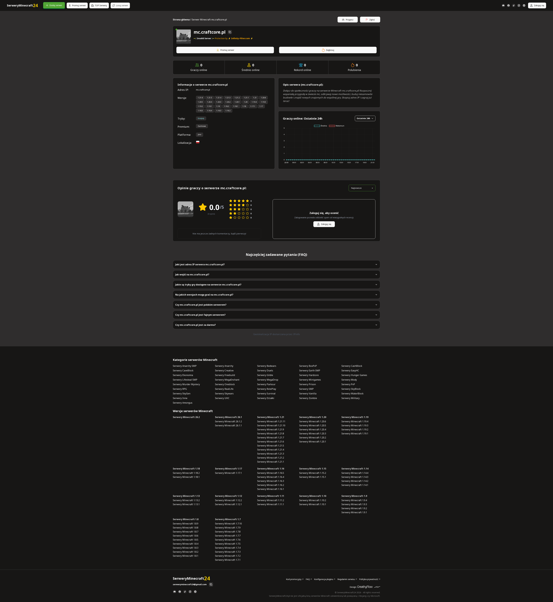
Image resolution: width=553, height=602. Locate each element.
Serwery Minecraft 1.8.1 (185, 555)
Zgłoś (372, 19)
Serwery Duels (265, 370)
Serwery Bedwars (266, 365)
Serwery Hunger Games (354, 375)
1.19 (218, 106)
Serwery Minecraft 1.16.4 (270, 477)
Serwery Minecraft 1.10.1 (312, 504)
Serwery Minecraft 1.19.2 (354, 429)
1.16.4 (209, 110)
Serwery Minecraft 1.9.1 (354, 512)
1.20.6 (263, 97)
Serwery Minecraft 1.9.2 (354, 508)
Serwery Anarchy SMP (185, 365)
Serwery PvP (348, 384)
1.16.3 (218, 110)
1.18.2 (226, 106)
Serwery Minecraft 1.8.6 (185, 535)
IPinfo (296, 334)
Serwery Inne (180, 398)
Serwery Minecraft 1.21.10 (271, 425)
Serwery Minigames (310, 379)
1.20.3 (218, 102)
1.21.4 (218, 97)
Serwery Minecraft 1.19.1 (354, 433)
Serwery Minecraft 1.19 (354, 417)
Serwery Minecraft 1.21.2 (270, 457)
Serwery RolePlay (266, 388)
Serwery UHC (222, 398)
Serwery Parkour (266, 384)
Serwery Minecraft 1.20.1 (312, 441)
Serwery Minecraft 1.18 (186, 468)
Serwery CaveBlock (183, 370)
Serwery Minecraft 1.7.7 (227, 535)
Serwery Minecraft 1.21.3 (270, 453)
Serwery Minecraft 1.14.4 (354, 473)
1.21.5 (209, 97)
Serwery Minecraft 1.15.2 (312, 473)
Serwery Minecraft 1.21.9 (270, 429)
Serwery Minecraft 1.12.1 (228, 504)
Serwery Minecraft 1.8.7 (185, 531)
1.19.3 (263, 102)
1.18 (244, 106)
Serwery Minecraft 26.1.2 (228, 421)
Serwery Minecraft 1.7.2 (227, 555)
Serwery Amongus (182, 402)
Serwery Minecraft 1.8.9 (185, 523)
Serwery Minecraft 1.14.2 (354, 481)
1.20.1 (237, 102)
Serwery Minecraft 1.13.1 (186, 504)
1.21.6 (200, 97)
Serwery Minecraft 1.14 (354, 468)
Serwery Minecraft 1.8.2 (185, 551)
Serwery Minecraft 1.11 (270, 496)
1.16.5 (200, 110)
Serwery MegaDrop (267, 379)
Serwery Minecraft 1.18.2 (186, 473)
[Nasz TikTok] (513, 5)
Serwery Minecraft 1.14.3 (354, 477)
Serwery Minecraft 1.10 (312, 496)
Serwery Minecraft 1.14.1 (354, 485)
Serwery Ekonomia (183, 375)
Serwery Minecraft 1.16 (270, 468)
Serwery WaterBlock (352, 393)
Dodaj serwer (55, 5)
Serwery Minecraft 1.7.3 (227, 551)
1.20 (245, 102)
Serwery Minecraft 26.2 (186, 417)
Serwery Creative (224, 370)
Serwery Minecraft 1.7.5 (227, 543)
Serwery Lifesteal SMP (185, 379)
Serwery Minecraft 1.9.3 (354, 504)
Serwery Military (350, 398)
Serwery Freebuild (225, 375)
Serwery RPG (180, 388)
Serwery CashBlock (351, 365)
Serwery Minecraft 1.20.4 (312, 429)
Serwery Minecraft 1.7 (228, 519)
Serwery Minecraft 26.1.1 (228, 425)
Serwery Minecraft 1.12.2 (228, 500)
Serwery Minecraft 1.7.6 (227, 539)
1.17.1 (252, 106)
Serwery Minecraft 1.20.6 (312, 421)
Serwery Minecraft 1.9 (354, 496)
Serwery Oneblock (225, 384)
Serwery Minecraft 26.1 (228, 417)
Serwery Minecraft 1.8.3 (185, 547)
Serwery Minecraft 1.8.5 (185, 539)
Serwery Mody (349, 379)
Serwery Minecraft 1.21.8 (270, 433)
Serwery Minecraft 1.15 (312, 468)
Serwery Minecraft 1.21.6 (270, 441)
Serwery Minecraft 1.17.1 (228, 473)
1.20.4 (209, 102)
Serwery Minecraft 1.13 (186, 496)
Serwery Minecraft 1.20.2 (312, 437)
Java (199, 134)
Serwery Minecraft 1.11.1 (270, 504)
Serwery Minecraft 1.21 (270, 417)
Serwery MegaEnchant (227, 379)
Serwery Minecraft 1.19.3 (354, 425)
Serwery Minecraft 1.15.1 (312, 477)
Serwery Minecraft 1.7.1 (227, 559)
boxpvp (201, 118)
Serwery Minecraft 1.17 (228, 468)
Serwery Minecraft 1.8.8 (185, 527)
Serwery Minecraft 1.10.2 (312, 500)
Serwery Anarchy (224, 365)
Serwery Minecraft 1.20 (312, 417)
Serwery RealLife (224, 388)
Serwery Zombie (308, 398)
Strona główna (181, 19)
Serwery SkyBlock (351, 388)
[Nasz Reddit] (524, 5)
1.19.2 (200, 106)
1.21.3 (228, 97)
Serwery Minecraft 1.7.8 (227, 531)
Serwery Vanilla (307, 393)
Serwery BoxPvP (308, 365)
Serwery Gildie (265, 375)
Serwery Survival (266, 393)
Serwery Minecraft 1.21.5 (270, 445)
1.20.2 (228, 102)
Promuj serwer (79, 5)
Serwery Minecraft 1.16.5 (270, 473)
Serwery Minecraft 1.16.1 (270, 489)
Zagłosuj (330, 50)
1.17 (261, 106)
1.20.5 (200, 102)
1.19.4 (254, 102)
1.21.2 (237, 97)
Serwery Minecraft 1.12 (228, 496)
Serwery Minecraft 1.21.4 (270, 449)
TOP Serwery (101, 5)
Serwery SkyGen (181, 393)
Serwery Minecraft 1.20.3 (312, 433)
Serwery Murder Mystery (186, 384)
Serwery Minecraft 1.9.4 (354, 500)
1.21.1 (246, 97)
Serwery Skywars (224, 393)
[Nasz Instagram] (519, 5)
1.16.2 (228, 110)
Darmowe (202, 126)
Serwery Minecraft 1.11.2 (270, 500)
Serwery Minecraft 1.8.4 (185, 543)
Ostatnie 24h (363, 118)
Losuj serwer (122, 5)
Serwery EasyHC (350, 370)
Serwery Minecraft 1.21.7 (270, 437)
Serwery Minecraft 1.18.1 (186, 477)
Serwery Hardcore (309, 375)
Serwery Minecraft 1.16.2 (270, 485)
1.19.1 (209, 106)
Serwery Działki (265, 398)
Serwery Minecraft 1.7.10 (228, 523)
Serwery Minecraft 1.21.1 (270, 461)
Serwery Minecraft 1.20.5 (312, 425)
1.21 (255, 97)
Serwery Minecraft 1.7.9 (227, 527)
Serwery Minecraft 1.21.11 (271, 421)
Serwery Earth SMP (309, 370)
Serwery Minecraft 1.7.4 (227, 547)
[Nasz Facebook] (508, 5)
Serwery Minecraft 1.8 (185, 519)
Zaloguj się (539, 5)
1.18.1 (235, 106)
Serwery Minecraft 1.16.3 (270, 481)
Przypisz (349, 19)
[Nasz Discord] (503, 5)
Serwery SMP (306, 388)
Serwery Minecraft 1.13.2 (186, 500)
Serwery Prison (307, 384)
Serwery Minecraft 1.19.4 (354, 421)
